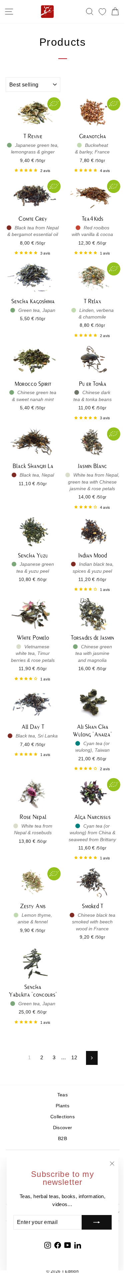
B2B (62, 1138)
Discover (62, 1127)
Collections (62, 1116)
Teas (62, 1094)
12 (74, 1057)
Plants (62, 1105)
